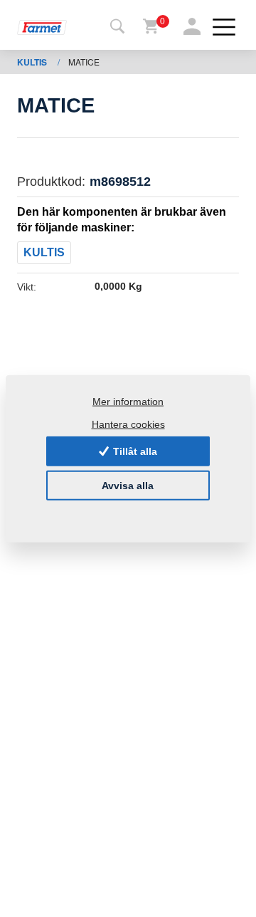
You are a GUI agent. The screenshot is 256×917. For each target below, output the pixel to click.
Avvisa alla (128, 485)
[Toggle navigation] (117, 27)
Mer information (128, 401)
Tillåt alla (133, 451)
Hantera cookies (128, 423)
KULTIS (33, 62)
